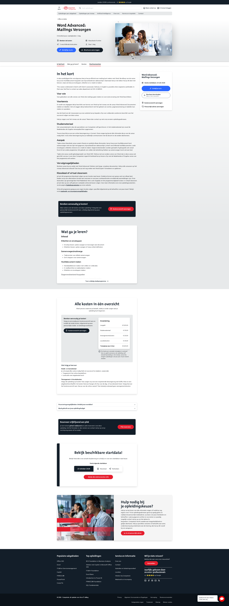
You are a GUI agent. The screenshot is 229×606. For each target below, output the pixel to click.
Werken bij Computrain (122, 576)
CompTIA (60, 583)
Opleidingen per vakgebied (67, 13)
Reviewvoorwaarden (166, 597)
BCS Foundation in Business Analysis (98, 561)
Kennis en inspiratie (128, 13)
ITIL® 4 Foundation (92, 571)
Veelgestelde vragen (137, 602)
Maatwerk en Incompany (123, 579)
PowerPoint (61, 579)
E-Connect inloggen (165, 8)
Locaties (118, 572)
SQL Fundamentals (92, 585)
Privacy (119, 597)
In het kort (60, 64)
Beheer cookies (167, 602)
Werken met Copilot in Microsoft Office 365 (99, 566)
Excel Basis (90, 574)
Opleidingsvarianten (72, 185)
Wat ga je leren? (73, 64)
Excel (58, 565)
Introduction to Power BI (94, 578)
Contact (140, 13)
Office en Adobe (62, 19)
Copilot (59, 572)
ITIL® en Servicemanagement (67, 568)
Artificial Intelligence (104, 13)
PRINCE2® (60, 576)
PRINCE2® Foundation (93, 581)
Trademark (149, 602)
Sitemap (158, 602)
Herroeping (153, 597)
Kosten (84, 64)
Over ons (116, 13)
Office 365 (60, 561)
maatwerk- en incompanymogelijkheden (73, 191)
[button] (222, 599)
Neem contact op (151, 8)
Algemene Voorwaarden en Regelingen (136, 597)
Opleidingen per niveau (86, 13)
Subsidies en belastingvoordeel (125, 568)
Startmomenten (95, 64)
